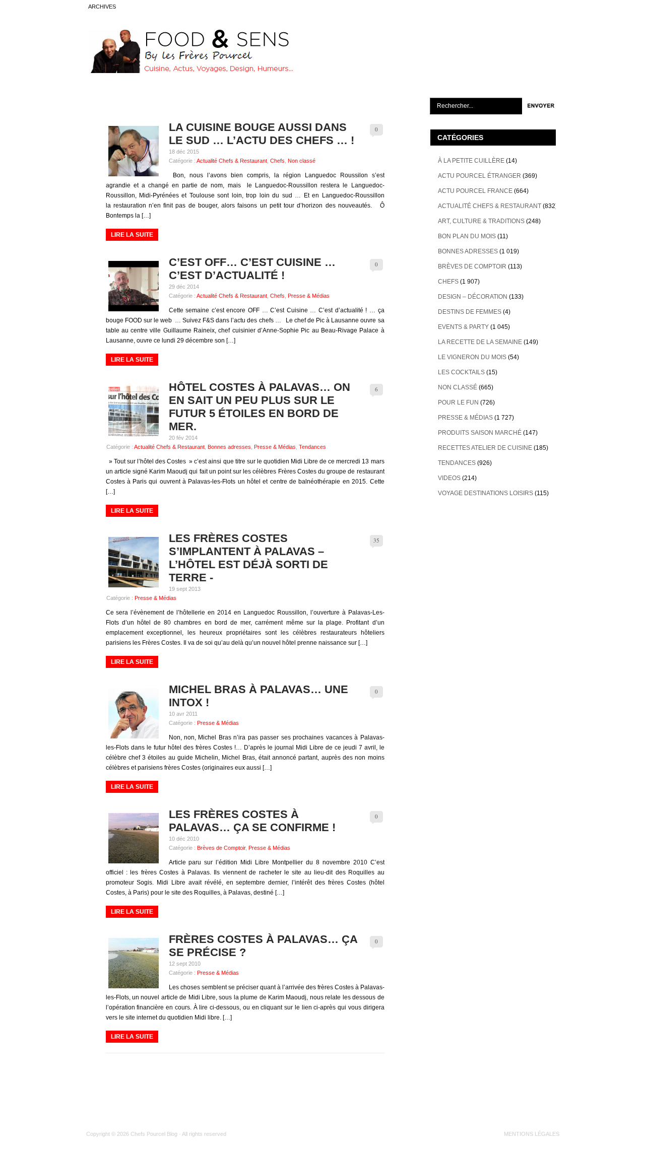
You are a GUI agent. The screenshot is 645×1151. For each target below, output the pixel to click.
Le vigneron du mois (472, 357)
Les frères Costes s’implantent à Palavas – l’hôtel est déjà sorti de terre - (248, 558)
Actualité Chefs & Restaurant (232, 161)
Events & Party (463, 326)
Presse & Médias (309, 296)
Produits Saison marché (480, 432)
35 (376, 540)
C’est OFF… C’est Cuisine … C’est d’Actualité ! (252, 269)
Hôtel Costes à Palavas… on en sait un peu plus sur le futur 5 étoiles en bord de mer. (259, 407)
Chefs (277, 161)
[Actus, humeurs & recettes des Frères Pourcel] (190, 71)
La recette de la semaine (480, 342)
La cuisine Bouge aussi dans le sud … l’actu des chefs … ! (261, 134)
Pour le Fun (458, 402)
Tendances (312, 447)
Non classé (301, 161)
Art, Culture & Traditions (481, 221)
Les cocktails (461, 372)
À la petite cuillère (471, 160)
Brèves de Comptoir (221, 848)
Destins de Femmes (469, 311)
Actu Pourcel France (475, 190)
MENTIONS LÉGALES (531, 1134)
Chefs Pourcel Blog (154, 1134)
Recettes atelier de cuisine (485, 447)
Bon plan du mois (467, 236)
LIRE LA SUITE (132, 234)
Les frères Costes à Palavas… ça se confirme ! (252, 821)
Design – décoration (472, 296)
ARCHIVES (102, 7)
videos (449, 478)
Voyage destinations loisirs (485, 493)
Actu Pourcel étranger (479, 175)
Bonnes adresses (229, 447)
